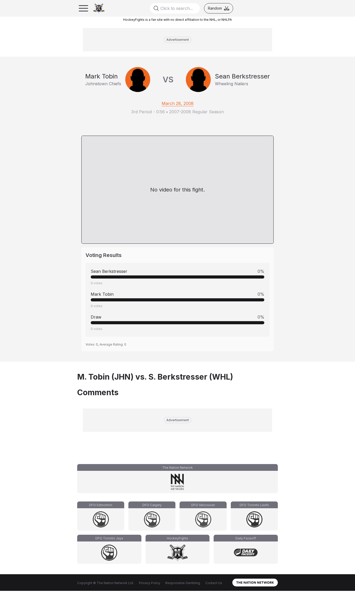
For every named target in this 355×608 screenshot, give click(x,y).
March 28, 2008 (178, 103)
